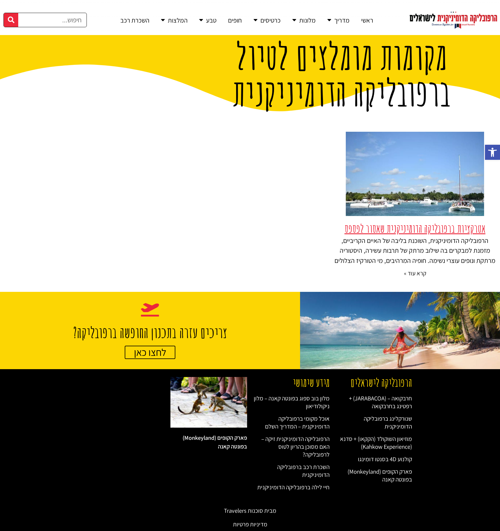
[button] (492, 152)
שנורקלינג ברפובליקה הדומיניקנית (388, 422)
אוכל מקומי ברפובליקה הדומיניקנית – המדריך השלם (297, 422)
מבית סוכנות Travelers (250, 510)
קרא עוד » (415, 273)
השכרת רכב (134, 20)
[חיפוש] (11, 20)
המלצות (178, 20)
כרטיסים (270, 20)
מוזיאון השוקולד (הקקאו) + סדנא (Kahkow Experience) (376, 443)
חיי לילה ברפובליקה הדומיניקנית (293, 487)
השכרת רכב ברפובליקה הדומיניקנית (303, 471)
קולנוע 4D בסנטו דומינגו (385, 459)
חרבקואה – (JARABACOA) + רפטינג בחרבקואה (380, 402)
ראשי (367, 20)
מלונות (307, 20)
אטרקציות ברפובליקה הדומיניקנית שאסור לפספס (415, 228)
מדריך (342, 20)
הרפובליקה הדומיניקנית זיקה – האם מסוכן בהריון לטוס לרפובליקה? (295, 446)
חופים (235, 20)
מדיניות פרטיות (250, 524)
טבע (211, 20)
